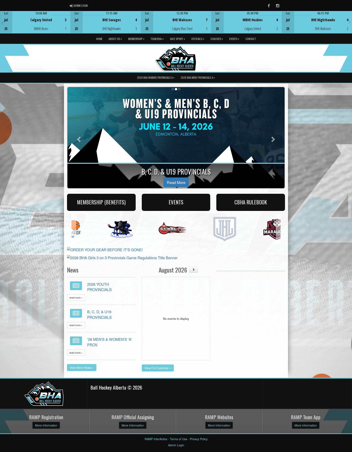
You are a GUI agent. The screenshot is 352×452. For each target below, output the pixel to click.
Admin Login (176, 445)
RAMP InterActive (156, 439)
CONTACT (250, 39)
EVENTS (233, 39)
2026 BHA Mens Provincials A (197, 78)
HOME (99, 39)
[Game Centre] (35, 25)
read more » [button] (76, 297)
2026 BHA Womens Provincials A (155, 78)
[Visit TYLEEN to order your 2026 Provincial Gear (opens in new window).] (105, 249)
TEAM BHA (156, 39)
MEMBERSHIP (135, 39)
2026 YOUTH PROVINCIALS (99, 286)
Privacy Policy (199, 439)
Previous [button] (2, 22)
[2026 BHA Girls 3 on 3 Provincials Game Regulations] (122, 257)
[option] (35, 22)
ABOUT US (114, 39)
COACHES (215, 39)
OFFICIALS (196, 39)
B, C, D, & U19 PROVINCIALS (99, 314)
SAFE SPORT (176, 39)
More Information (46, 425)
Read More (176, 182)
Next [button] (349, 22)
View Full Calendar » (157, 368)
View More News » (82, 368)
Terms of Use (178, 439)
